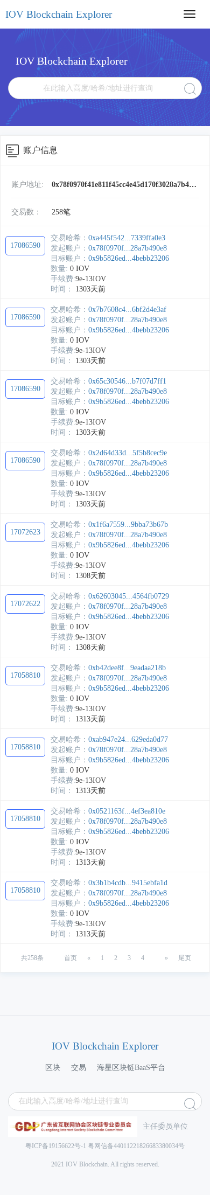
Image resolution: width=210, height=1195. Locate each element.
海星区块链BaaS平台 (131, 1068)
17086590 (25, 245)
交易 (78, 1068)
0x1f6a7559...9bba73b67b (128, 524)
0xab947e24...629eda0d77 (128, 739)
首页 (70, 958)
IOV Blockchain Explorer (58, 14)
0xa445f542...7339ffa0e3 (126, 238)
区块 (52, 1068)
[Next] (154, 953)
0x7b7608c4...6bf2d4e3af (127, 309)
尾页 (184, 958)
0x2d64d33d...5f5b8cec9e (127, 453)
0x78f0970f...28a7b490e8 (127, 248)
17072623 (25, 532)
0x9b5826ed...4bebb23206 (128, 258)
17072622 (25, 604)
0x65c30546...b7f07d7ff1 (127, 381)
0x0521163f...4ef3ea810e (126, 811)
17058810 (25, 675)
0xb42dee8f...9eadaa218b (127, 668)
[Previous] (53, 953)
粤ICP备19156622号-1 (55, 1146)
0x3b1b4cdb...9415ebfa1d (127, 883)
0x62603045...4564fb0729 (128, 596)
